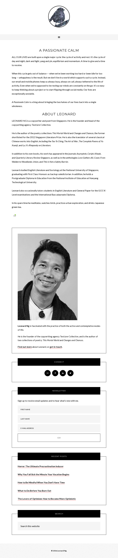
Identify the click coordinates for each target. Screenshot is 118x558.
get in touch (56, 347)
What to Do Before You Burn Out (34, 490)
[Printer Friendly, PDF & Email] (15, 215)
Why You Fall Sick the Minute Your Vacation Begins (43, 474)
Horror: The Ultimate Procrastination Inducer (40, 466)
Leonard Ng (59, 16)
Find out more (25, 347)
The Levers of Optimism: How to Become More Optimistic (47, 498)
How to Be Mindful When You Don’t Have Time (41, 482)
